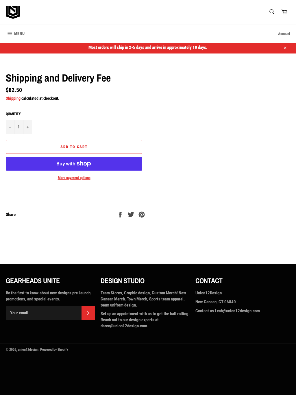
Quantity (13, 114)
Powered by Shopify (54, 350)
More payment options (74, 178)
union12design (28, 350)
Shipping (13, 98)
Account (284, 34)
